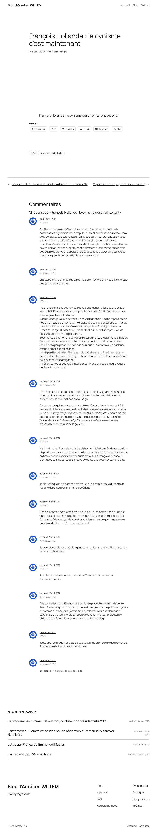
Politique (63, 51)
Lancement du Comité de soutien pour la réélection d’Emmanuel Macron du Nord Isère (61, 732)
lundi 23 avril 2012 (48, 632)
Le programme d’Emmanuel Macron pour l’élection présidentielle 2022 (57, 721)
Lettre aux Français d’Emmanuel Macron (36, 744)
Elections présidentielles (51, 152)
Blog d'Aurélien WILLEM (24, 5)
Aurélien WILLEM (45, 51)
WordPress (144, 825)
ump (115, 115)
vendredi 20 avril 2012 (50, 381)
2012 (33, 152)
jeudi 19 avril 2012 (48, 218)
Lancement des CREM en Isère (29, 754)
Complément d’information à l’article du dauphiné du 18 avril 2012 (50, 184)
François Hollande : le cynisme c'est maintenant (72, 115)
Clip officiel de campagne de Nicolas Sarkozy (119, 184)
